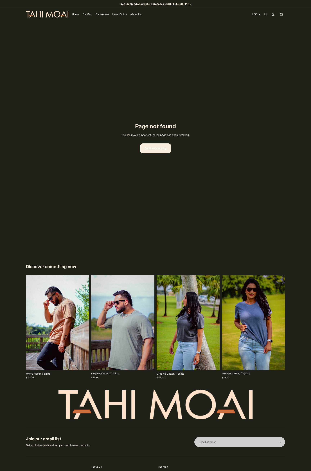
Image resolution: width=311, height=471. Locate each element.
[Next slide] (83, 323)
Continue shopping (156, 148)
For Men (163, 466)
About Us (96, 466)
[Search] (266, 14)
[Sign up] (280, 442)
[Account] (273, 14)
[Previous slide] (31, 323)
